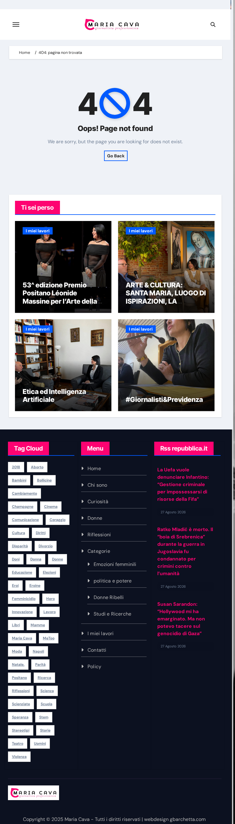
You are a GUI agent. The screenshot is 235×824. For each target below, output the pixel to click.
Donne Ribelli (109, 597)
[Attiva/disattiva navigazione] (16, 24)
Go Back (116, 156)
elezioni (49, 572)
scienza (47, 690)
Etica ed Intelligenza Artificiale (54, 395)
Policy (94, 666)
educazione (22, 572)
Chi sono (97, 485)
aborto (37, 467)
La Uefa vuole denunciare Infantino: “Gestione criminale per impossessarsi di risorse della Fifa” (183, 483)
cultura (18, 532)
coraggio (57, 519)
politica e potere (113, 581)
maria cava (22, 638)
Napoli (38, 651)
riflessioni (21, 690)
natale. (18, 664)
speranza (20, 717)
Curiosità (98, 501)
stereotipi (20, 730)
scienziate (21, 704)
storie (45, 730)
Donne (95, 518)
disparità (20, 546)
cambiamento (24, 493)
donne (57, 559)
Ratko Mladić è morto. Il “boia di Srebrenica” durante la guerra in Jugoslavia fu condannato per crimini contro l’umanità (185, 550)
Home (94, 468)
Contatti (97, 650)
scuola (46, 704)
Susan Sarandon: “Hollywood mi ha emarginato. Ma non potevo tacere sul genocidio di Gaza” (181, 617)
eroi (15, 585)
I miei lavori (38, 231)
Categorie (99, 551)
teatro (17, 743)
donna (35, 559)
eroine (34, 585)
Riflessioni (99, 534)
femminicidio (23, 598)
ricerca (44, 677)
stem (43, 717)
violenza (19, 756)
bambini (19, 480)
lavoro (49, 611)
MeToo (48, 638)
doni (16, 559)
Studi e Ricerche (112, 614)
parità (40, 664)
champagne (22, 506)
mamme (38, 625)
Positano (19, 677)
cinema (51, 506)
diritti (41, 532)
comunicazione (25, 519)
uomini (40, 743)
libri (16, 625)
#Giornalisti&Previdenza (165, 399)
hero (50, 598)
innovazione (22, 611)
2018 (16, 467)
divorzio (46, 546)
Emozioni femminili (115, 564)
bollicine (44, 480)
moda (17, 651)
